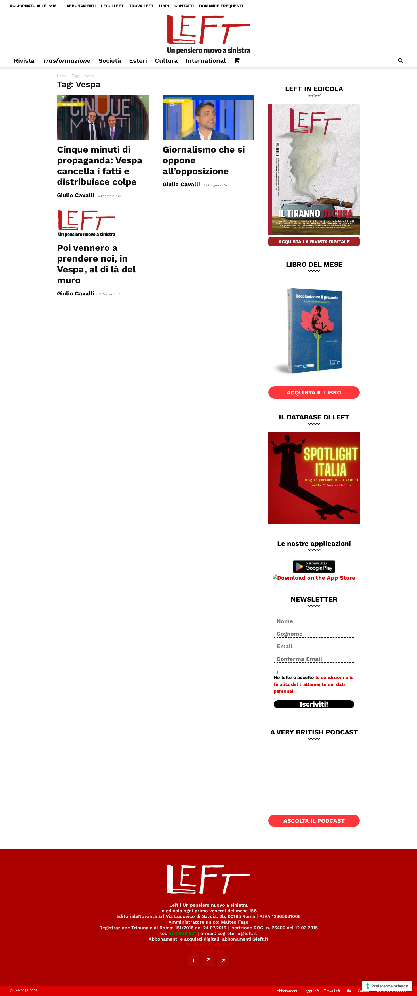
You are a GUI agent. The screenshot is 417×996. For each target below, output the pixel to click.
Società (109, 60)
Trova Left (141, 5)
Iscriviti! (314, 704)
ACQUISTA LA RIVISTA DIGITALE (314, 241)
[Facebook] (193, 960)
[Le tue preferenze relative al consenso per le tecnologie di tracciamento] (387, 986)
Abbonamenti (81, 5)
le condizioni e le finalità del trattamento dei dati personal (313, 684)
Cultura (166, 60)
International (206, 60)
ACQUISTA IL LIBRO (314, 392)
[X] (223, 960)
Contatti (184, 5)
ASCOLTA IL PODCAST (314, 820)
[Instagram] (208, 960)
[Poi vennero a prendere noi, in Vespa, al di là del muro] (103, 224)
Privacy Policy (208, 950)
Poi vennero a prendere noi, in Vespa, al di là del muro (96, 263)
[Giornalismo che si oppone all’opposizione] (208, 117)
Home (62, 75)
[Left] (208, 33)
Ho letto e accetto (313, 684)
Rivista (24, 60)
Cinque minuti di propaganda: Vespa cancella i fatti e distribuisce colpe (99, 165)
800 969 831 (182, 933)
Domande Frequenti (221, 5)
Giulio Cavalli (75, 195)
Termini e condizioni (208, 944)
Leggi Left (112, 5)
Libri (164, 5)
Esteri (138, 60)
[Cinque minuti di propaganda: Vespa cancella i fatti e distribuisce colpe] (103, 117)
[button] (400, 61)
